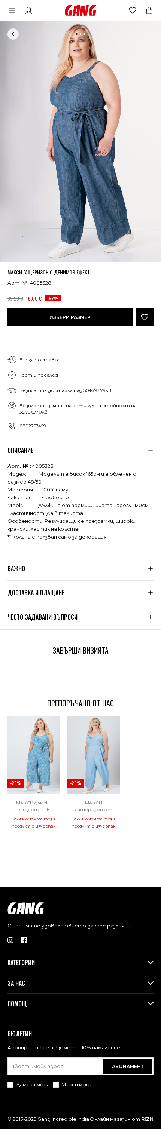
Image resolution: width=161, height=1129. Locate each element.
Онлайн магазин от (122, 1119)
